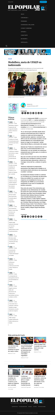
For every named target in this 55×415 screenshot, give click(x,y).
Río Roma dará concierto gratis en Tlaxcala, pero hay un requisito (13, 240)
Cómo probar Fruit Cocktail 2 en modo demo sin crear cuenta (40, 347)
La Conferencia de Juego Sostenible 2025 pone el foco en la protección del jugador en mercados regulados (27, 350)
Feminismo (24, 21)
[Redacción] (23, 105)
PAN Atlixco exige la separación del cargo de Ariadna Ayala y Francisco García (13, 129)
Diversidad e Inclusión (27, 24)
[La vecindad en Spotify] (13, 108)
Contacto (35, 406)
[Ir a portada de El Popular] (27, 8)
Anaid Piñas (23, 387)
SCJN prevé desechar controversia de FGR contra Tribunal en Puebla (14, 266)
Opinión (23, 31)
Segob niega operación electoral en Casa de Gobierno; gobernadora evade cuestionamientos (14, 227)
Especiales (24, 42)
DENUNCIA (43, 1)
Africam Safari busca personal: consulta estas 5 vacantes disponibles (13, 198)
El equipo (30, 406)
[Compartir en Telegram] (31, 113)
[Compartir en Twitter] (25, 113)
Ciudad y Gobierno (26, 28)
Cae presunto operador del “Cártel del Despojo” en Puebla (14, 253)
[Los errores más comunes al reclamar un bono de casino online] (14, 341)
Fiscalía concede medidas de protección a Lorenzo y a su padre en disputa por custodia (13, 170)
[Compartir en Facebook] (22, 113)
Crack (10, 59)
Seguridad (28, 387)
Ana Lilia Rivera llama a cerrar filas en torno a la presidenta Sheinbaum (13, 212)
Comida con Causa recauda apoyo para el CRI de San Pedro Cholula (14, 142)
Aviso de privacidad (41, 406)
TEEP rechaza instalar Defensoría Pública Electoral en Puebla (13, 320)
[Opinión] (27, 52)
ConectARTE (24, 35)
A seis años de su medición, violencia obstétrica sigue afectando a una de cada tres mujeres (13, 307)
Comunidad (24, 17)
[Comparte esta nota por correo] (33, 113)
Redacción (29, 104)
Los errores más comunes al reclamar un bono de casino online (13, 348)
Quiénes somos (15, 406)
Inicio (22, 14)
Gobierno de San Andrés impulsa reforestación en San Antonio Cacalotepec (13, 184)
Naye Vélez (36, 387)
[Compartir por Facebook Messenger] (36, 113)
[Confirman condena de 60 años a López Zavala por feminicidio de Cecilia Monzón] (27, 372)
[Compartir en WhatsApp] (28, 113)
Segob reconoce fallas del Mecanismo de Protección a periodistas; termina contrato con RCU (14, 292)
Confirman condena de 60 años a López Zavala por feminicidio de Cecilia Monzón (13, 155)
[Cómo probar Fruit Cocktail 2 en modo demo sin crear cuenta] (40, 340)
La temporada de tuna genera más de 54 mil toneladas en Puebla (14, 279)
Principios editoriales (23, 406)
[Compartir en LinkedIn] (39, 113)
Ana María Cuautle (11, 387)
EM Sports (24, 38)
